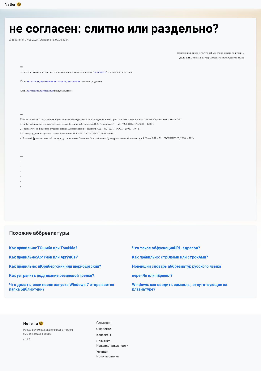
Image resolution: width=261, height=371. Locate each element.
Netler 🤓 (13, 4)
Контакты (103, 335)
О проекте (103, 329)
